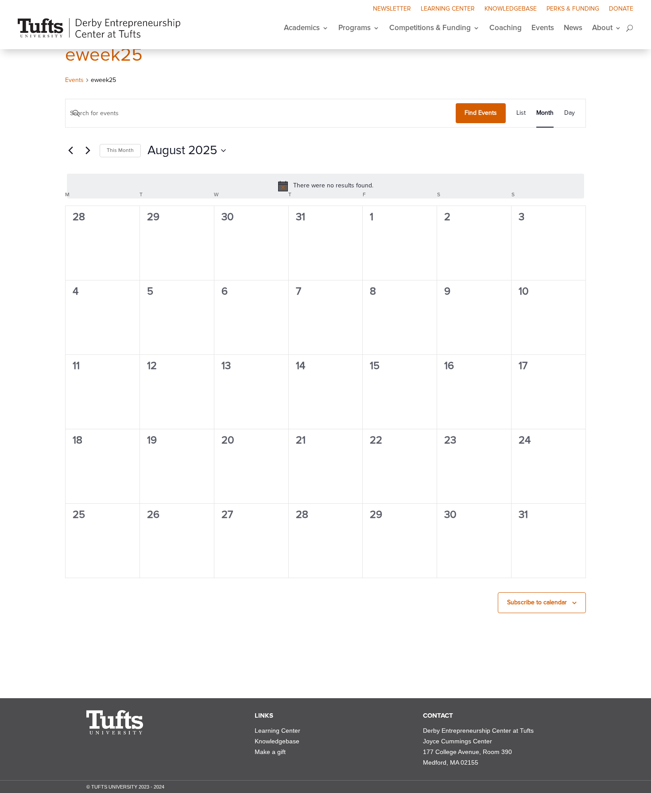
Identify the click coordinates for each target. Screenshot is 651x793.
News (573, 27)
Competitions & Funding (430, 27)
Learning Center (448, 9)
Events (542, 27)
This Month (120, 150)
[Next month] (87, 150)
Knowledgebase (510, 9)
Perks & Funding (572, 9)
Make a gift (270, 751)
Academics (302, 27)
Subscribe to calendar (537, 602)
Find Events (481, 113)
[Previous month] (70, 150)
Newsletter (392, 9)
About (602, 27)
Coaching (505, 27)
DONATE (621, 9)
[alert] (325, 186)
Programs (354, 27)
